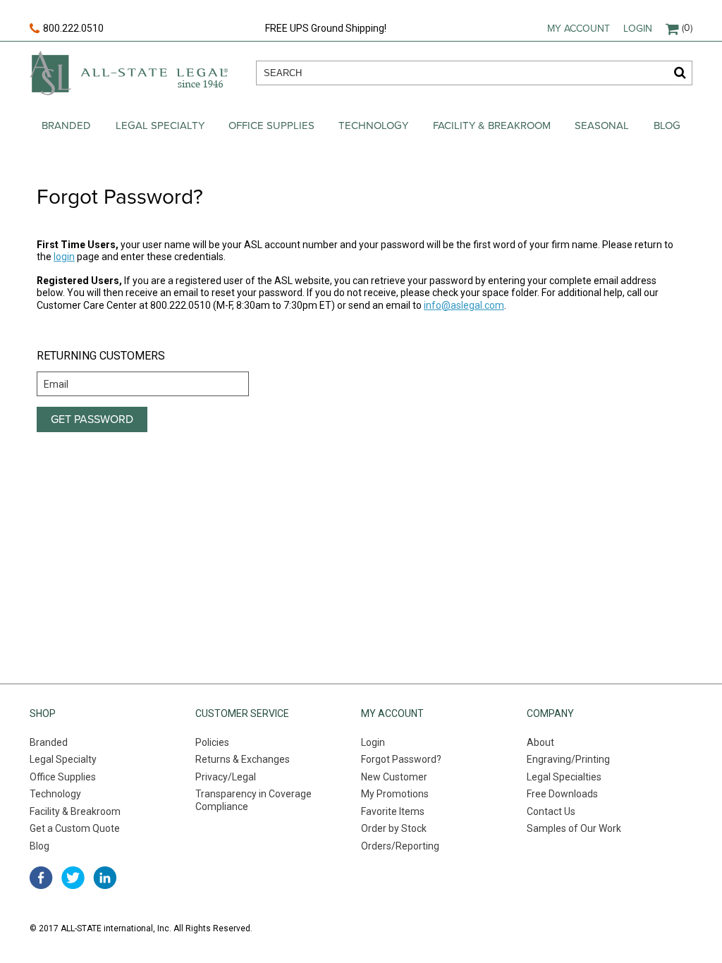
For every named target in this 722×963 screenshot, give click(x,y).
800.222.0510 (73, 28)
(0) (687, 28)
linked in (104, 877)
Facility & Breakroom (492, 125)
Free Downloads (562, 793)
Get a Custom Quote (75, 828)
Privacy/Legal (225, 777)
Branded (66, 125)
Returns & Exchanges (242, 759)
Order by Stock (394, 828)
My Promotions (395, 793)
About (540, 742)
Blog (667, 125)
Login (637, 29)
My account (578, 29)
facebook (41, 877)
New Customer (394, 777)
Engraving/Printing (568, 759)
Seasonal (602, 125)
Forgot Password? (401, 759)
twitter (73, 877)
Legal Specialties (564, 777)
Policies (212, 742)
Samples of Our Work (574, 828)
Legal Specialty (160, 125)
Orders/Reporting (400, 846)
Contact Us (551, 811)
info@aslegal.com (464, 305)
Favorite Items (392, 811)
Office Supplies (271, 125)
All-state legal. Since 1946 (129, 73)
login (64, 256)
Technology (373, 125)
